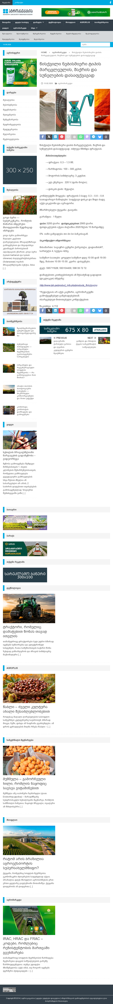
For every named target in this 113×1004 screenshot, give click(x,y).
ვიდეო (5, 28)
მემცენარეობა (39, 34)
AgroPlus (85, 22)
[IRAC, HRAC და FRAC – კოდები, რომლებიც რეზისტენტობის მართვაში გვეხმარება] (29, 920)
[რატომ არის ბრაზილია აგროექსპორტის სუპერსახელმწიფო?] (29, 840)
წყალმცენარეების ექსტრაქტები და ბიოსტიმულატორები (26, 332)
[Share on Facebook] (43, 137)
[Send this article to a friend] (68, 137)
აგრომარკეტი (19, 28)
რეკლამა (6, 2)
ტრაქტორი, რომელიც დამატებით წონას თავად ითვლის (25, 631)
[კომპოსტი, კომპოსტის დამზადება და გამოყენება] (9, 410)
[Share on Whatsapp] (81, 137)
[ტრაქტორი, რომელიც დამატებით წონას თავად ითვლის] (29, 608)
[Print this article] (74, 137)
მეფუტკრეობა (8, 39)
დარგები (37, 22)
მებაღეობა (7, 34)
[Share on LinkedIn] (55, 137)
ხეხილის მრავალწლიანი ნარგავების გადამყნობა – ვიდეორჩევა (19, 455)
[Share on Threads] (106, 137)
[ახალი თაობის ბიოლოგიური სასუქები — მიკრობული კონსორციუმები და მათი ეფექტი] (9, 389)
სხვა (33, 28)
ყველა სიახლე (22, 22)
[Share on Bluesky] (100, 137)
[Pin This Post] (62, 137)
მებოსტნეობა (22, 34)
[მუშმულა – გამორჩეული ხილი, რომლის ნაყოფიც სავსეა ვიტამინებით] (29, 760)
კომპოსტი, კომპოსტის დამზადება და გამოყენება (24, 410)
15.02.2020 (48, 83)
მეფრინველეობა (73, 34)
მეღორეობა (39, 39)
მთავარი (6, 22)
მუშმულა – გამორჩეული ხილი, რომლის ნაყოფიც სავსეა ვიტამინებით (24, 783)
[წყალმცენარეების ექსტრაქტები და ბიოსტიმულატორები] (9, 331)
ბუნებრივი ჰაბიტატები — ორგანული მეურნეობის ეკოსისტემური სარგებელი (24, 350)
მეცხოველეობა (92, 34)
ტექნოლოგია (55, 22)
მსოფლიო (70, 22)
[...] (4, 268)
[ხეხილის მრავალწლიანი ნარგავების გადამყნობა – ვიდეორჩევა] (20, 439)
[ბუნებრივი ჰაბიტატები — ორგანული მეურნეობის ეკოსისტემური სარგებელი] (9, 347)
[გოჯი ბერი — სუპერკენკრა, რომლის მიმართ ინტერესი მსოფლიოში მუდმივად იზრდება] (20, 205)
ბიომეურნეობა (101, 22)
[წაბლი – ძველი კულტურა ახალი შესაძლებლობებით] (29, 688)
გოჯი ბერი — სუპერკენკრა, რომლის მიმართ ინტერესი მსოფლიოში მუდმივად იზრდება (17, 224)
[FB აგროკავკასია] (110, 2)
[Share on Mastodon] (87, 137)
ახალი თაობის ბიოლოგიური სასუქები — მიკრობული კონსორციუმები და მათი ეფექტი (25, 392)
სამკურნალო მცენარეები (20, 740)
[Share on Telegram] (93, 137)
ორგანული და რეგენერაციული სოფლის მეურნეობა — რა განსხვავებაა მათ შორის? (26, 371)
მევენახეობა (56, 34)
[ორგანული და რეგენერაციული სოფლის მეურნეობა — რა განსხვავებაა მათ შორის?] (9, 368)
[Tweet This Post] (49, 137)
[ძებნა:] (95, 44)
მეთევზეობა (24, 39)
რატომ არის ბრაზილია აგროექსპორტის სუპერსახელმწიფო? (23, 863)
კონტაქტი (19, 2)
